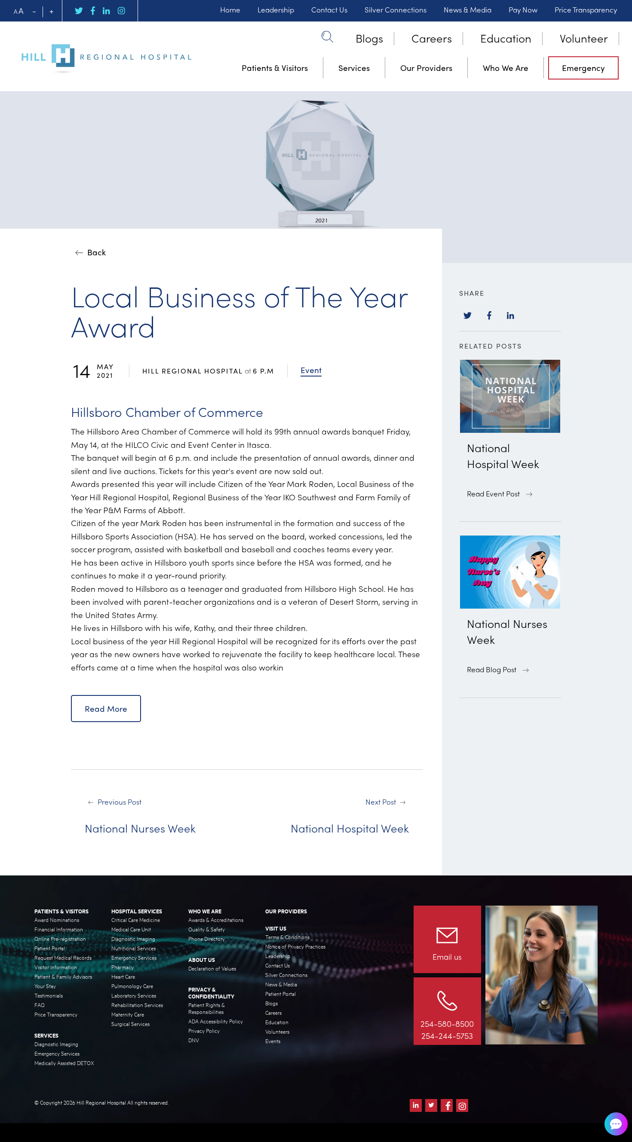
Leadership (276, 9)
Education (505, 38)
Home (230, 9)
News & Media (467, 9)
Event (311, 370)
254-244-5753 (447, 1035)
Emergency (583, 67)
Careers (431, 38)
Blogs (369, 38)
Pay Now (523, 9)
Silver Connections (395, 9)
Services (354, 67)
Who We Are (505, 67)
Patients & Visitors (275, 67)
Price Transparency (586, 9)
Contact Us (329, 9)
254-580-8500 (447, 1023)
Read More (106, 708)
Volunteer (584, 38)
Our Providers (426, 67)
